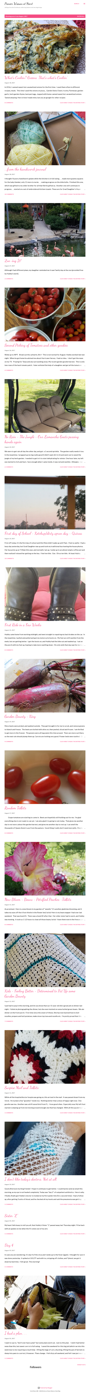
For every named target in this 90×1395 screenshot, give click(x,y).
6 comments (9, 467)
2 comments (9, 278)
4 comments (9, 370)
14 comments (9, 194)
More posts (81, 1364)
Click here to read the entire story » (72, 102)
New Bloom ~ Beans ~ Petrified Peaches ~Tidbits (38, 899)
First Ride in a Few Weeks (23, 625)
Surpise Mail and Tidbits (22, 1087)
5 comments (9, 1113)
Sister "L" (11, 1215)
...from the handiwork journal (25, 169)
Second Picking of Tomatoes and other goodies (36, 345)
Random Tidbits (15, 808)
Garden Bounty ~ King (20, 716)
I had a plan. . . (16, 1333)
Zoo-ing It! (13, 260)
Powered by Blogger (46, 1388)
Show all (81, 16)
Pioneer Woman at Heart (19, 4)
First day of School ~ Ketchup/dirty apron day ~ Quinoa (43, 533)
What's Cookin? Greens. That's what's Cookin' (36, 77)
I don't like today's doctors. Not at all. (31, 1179)
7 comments (9, 1021)
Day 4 (9, 1245)
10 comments (9, 558)
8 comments (9, 102)
